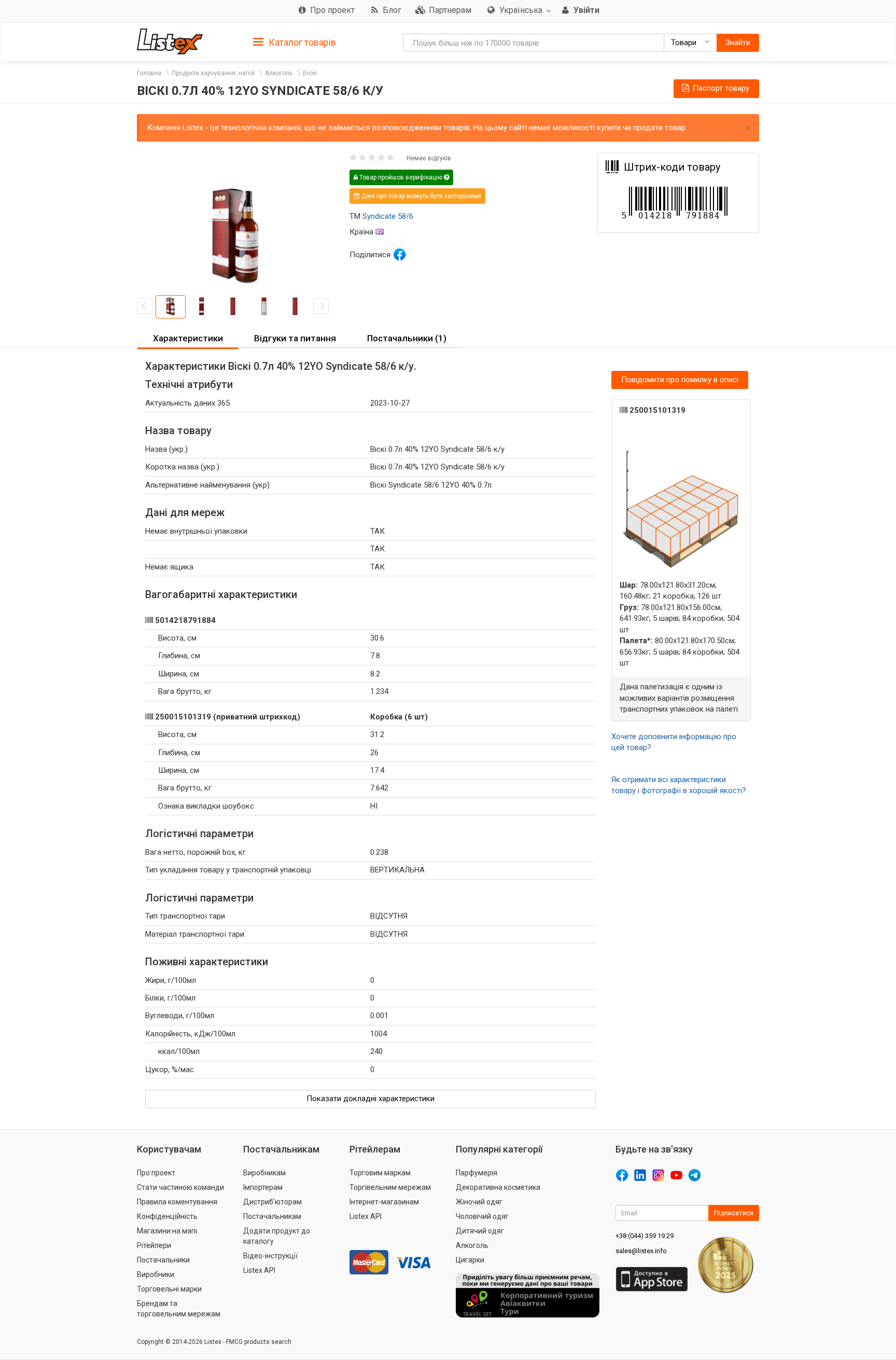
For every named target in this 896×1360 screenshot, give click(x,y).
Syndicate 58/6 (387, 216)
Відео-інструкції (270, 1256)
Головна (149, 73)
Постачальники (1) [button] (406, 338)
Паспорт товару (720, 88)
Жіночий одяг (479, 1202)
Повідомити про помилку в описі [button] (679, 379)
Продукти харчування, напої (213, 73)
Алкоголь (278, 73)
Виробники (155, 1274)
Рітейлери (154, 1245)
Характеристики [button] (188, 338)
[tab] (294, 41)
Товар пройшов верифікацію (401, 177)
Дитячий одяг (480, 1231)
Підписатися (733, 1213)
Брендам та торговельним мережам (178, 1308)
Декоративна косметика (498, 1187)
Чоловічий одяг (482, 1216)
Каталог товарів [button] (301, 42)
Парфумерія (476, 1173)
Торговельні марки (169, 1289)
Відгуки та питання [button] (295, 338)
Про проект (156, 1173)
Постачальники (163, 1260)
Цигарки (470, 1260)
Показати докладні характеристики (370, 1098)
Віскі (310, 73)
